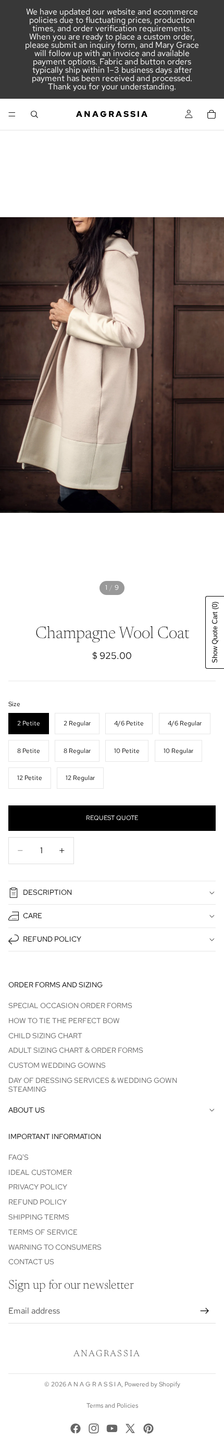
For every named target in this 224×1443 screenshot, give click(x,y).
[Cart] (211, 114)
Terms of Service (43, 1232)
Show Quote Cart (215, 632)
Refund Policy (52, 939)
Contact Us (31, 1261)
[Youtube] (112, 1428)
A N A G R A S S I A (94, 1384)
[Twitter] (130, 1428)
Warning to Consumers (55, 1246)
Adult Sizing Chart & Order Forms (75, 1050)
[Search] (34, 114)
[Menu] (12, 114)
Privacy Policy (37, 1187)
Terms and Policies (112, 1405)
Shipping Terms (38, 1217)
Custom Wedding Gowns (57, 1065)
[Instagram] (94, 1428)
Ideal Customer (40, 1171)
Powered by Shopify (152, 1384)
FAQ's (18, 1157)
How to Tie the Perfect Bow (64, 1020)
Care (32, 915)
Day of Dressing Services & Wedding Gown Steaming (92, 1085)
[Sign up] (205, 1311)
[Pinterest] (148, 1428)
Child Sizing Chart (45, 1035)
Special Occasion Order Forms (70, 1005)
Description (47, 892)
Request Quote (112, 818)
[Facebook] (75, 1428)
